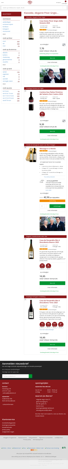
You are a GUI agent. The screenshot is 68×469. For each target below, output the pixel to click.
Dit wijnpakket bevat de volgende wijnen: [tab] (51, 168)
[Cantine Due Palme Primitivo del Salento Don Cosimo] (31, 101)
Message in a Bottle (48, 149)
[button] (42, 266)
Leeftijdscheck (59, 437)
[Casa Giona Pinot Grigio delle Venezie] (31, 30)
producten (49, 177)
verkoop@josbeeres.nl (9, 393)
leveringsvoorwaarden (8, 425)
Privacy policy (27, 439)
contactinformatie (8, 404)
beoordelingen (50, 456)
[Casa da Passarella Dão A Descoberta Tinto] (31, 310)
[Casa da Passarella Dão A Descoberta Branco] (31, 249)
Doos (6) (52, 58)
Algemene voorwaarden (46, 437)
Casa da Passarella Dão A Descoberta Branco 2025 (50, 241)
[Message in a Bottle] (31, 155)
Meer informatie (52, 62)
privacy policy (6, 429)
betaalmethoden (7, 427)
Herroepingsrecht (38, 439)
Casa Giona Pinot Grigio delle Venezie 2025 (51, 22)
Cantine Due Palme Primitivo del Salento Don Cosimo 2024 (51, 93)
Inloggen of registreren (9, 437)
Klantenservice (22, 437)
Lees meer (48, 190)
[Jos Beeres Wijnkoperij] (30, 2)
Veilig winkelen (33, 437)
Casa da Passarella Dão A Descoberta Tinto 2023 (50, 302)
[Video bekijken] (52, 75)
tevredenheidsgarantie (8, 423)
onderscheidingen (47, 329)
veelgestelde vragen (8, 432)
